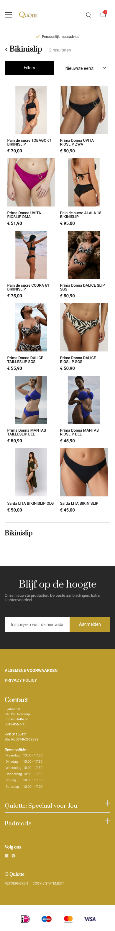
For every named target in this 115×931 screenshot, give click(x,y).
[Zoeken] (88, 15)
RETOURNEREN (16, 883)
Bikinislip (25, 49)
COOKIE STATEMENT (48, 883)
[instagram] (13, 856)
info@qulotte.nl (16, 719)
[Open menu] (8, 14)
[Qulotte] (28, 15)
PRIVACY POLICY (21, 680)
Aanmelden (90, 624)
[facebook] (7, 856)
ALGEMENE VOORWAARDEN (31, 670)
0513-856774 (14, 724)
